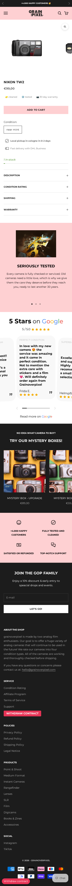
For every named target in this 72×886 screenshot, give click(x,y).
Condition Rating (15, 688)
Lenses (8, 794)
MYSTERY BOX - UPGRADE (24, 498)
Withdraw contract (16, 881)
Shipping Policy (14, 744)
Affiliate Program (15, 694)
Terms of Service (14, 700)
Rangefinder (12, 787)
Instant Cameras (14, 781)
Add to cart (36, 109)
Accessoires (11, 824)
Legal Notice (12, 751)
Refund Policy (13, 738)
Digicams (10, 812)
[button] (17, 408)
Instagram (10, 843)
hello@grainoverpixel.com (39, 669)
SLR (6, 800)
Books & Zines (13, 818)
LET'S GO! (36, 608)
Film (7, 806)
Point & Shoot (13, 769)
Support (9, 706)
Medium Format (14, 775)
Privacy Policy (13, 732)
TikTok (8, 849)
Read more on (36, 416)
